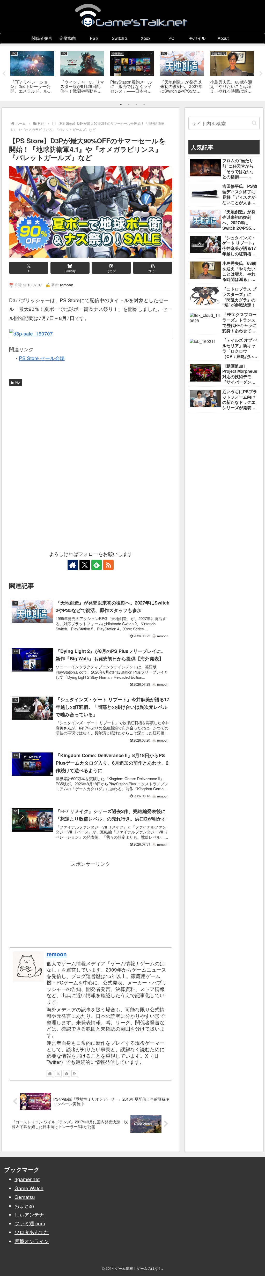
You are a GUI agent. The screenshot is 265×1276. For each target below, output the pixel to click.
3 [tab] (136, 104)
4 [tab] (144, 104)
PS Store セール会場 (42, 357)
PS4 (18, 382)
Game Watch (28, 1187)
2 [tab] (128, 104)
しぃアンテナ (29, 1214)
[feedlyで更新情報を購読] (96, 565)
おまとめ (24, 1205)
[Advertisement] (90, 427)
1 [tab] (120, 104)
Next (261, 73)
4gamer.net (27, 1178)
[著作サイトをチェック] (73, 565)
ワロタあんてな (31, 1231)
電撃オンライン (31, 1240)
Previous (3, 73)
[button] (152, 268)
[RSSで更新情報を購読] (108, 565)
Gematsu (24, 1196)
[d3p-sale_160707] (90, 333)
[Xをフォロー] (84, 565)
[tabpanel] (32, 72)
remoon (57, 954)
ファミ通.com (29, 1223)
